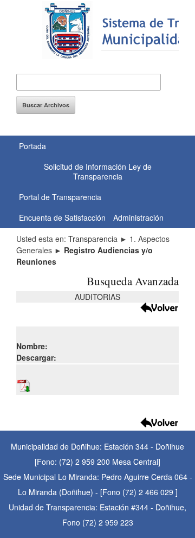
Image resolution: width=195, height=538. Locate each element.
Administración (138, 217)
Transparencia (93, 238)
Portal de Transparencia (60, 196)
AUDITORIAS (97, 296)
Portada (32, 145)
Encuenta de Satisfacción (62, 217)
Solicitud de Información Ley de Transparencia (98, 171)
